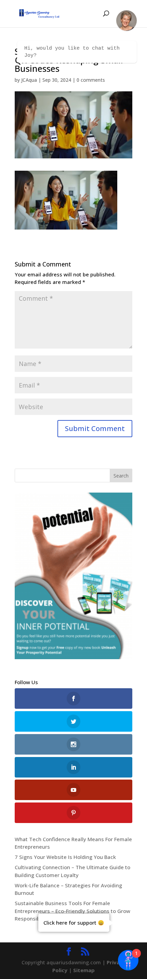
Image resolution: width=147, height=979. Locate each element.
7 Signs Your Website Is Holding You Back (65, 856)
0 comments (91, 80)
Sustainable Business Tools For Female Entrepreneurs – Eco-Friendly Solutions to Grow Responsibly (72, 911)
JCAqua (29, 80)
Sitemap (84, 970)
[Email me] (126, 20)
